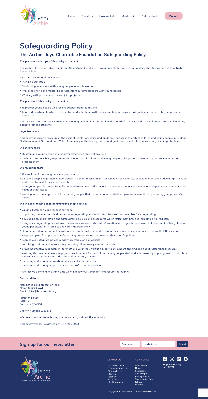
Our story (87, 16)
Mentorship (128, 16)
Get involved (149, 16)
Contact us (140, 371)
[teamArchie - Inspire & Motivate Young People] (34, 15)
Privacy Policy (142, 376)
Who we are (141, 365)
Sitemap (139, 384)
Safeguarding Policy (145, 379)
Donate (173, 16)
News (138, 368)
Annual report (141, 373)
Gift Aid (138, 382)
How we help (107, 16)
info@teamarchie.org (118, 382)
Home (71, 16)
